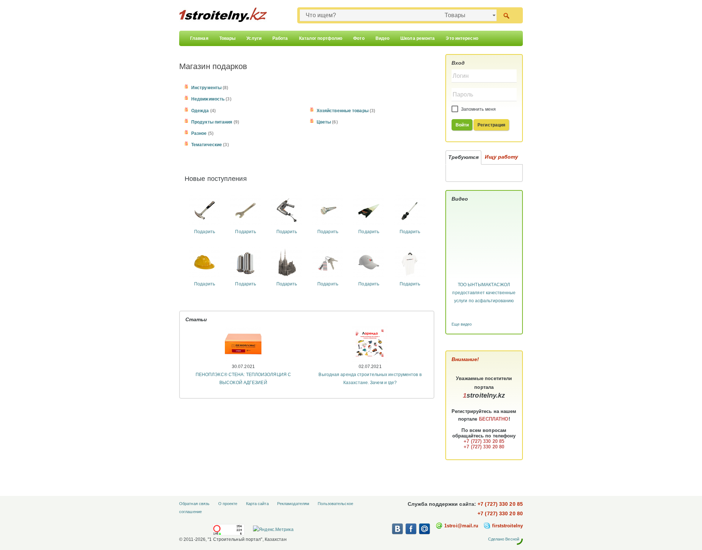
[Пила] (368, 210)
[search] (506, 15)
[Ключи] (327, 262)
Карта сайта (257, 503)
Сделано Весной (503, 539)
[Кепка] (368, 262)
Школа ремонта (417, 38)
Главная (199, 38)
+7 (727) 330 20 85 (500, 504)
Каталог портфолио (321, 38)
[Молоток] (204, 210)
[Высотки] (245, 262)
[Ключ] (245, 210)
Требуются (463, 157)
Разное (199, 133)
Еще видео (462, 324)
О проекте (228, 503)
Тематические (206, 144)
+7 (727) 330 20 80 (500, 513)
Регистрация (491, 125)
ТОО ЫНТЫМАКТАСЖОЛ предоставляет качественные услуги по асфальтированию (484, 292)
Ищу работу (501, 157)
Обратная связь (194, 503)
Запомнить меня (478, 109)
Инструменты (206, 87)
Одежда (200, 110)
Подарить (204, 231)
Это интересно (462, 38)
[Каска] (204, 262)
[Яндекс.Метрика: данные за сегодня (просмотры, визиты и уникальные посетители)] (273, 530)
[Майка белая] (410, 262)
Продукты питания (212, 122)
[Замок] (286, 262)
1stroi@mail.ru (461, 525)
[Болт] (327, 210)
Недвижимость (207, 99)
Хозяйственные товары (343, 110)
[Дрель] (286, 210)
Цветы (324, 122)
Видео (382, 38)
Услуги (253, 38)
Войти (462, 125)
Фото (358, 38)
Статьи (196, 319)
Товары (227, 38)
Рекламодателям (293, 503)
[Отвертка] (410, 210)
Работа (280, 38)
